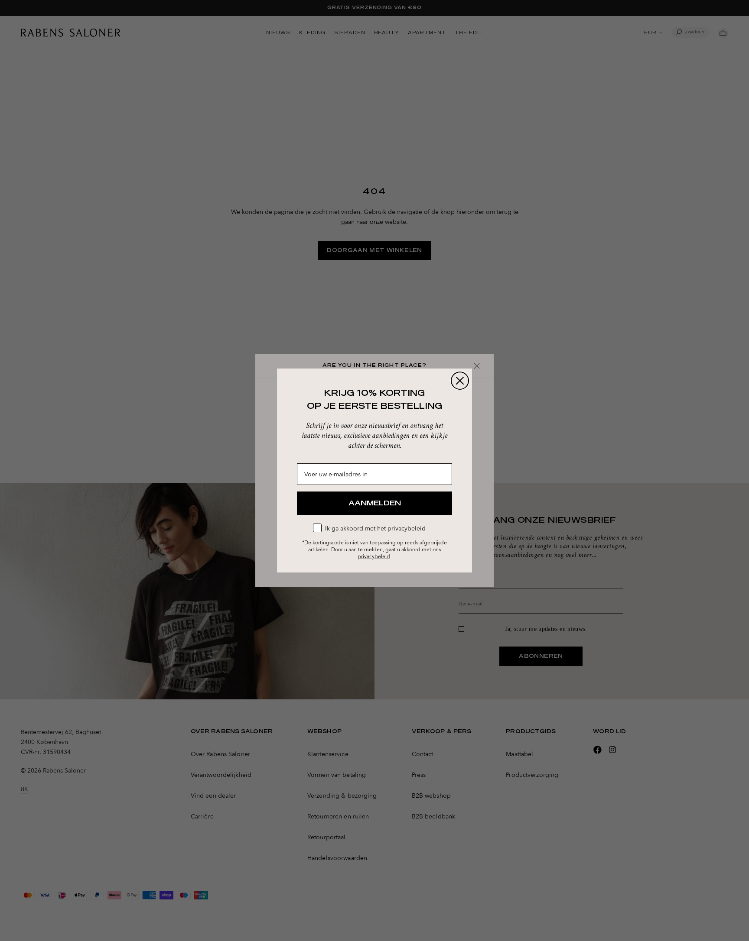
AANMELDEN (374, 503)
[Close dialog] (460, 380)
